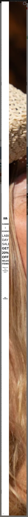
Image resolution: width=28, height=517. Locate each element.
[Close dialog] (24, 3)
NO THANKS (5, 298)
